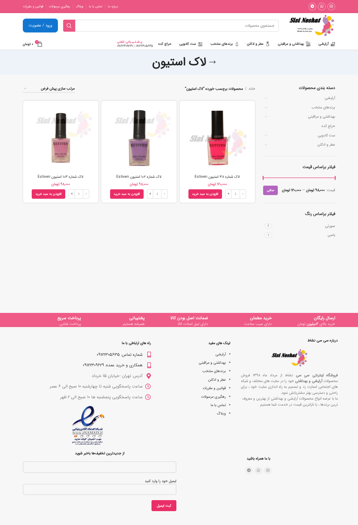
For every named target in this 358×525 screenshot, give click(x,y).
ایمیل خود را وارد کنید (160, 481)
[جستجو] (69, 26)
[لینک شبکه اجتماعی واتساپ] (322, 6)
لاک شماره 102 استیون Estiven (138, 177)
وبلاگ (221, 413)
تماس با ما (218, 405)
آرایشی (330, 98)
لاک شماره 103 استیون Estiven (60, 177)
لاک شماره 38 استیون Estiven (217, 177)
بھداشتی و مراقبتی (321, 116)
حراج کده (328, 126)
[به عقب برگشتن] (212, 62)
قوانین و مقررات (214, 388)
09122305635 (144, 45)
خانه (252, 89)
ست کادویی (326, 135)
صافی (270, 190)
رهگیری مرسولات (213, 397)
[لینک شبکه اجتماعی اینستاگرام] (331, 6)
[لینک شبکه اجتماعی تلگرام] (312, 6)
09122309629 (125, 45)
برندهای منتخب (323, 107)
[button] (205, 194)
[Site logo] (311, 25)
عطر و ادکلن (326, 144)
